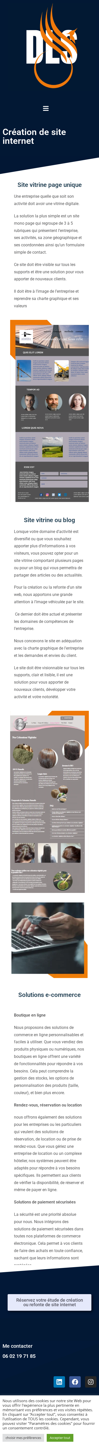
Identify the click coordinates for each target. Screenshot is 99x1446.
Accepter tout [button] (60, 1437)
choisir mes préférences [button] (23, 1437)
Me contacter (17, 1346)
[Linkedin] (59, 1382)
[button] (68, 108)
